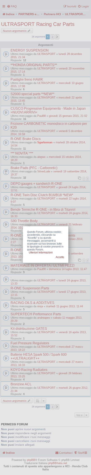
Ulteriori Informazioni (41, 252)
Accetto (60, 257)
